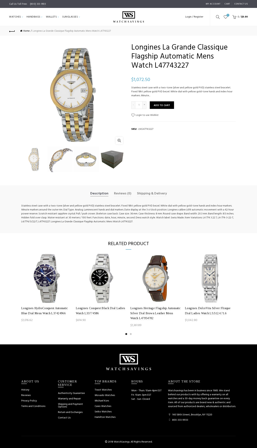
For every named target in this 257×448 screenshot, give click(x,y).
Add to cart (162, 105)
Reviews (26, 395)
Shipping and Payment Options (70, 405)
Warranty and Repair (69, 399)
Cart (227, 4)
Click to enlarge (119, 140)
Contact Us (64, 418)
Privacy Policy (29, 401)
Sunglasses (70, 17)
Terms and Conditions (33, 406)
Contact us (241, 4)
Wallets (51, 17)
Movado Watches (105, 395)
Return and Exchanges (70, 412)
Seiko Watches (103, 412)
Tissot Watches (103, 390)
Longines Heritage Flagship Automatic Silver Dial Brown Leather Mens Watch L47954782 (155, 313)
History (25, 390)
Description (99, 193)
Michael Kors (102, 401)
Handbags (33, 17)
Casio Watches (103, 406)
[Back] (12, 31)
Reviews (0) (122, 193)
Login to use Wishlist (147, 115)
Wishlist (227, 15)
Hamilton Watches (105, 417)
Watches (15, 17)
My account (213, 4)
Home (26, 31)
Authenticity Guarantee (71, 393)
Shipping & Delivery (152, 193)
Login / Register (194, 17)
